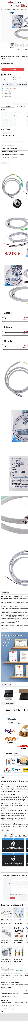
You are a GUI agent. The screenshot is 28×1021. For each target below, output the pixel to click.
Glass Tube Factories (6, 1002)
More (2, 1011)
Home (2, 9)
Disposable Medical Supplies (14, 990)
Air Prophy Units (16, 973)
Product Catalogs (19, 970)
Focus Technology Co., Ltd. (16, 1015)
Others (26, 977)
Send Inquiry (13, 69)
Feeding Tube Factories (18, 1002)
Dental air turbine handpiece (7, 973)
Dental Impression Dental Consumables (10, 993)
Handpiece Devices (15, 1005)
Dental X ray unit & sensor (18, 975)
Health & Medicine (8, 9)
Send (12, 897)
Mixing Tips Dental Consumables (8, 996)
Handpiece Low (25, 1005)
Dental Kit (4, 990)
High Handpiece (5, 1005)
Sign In (3, 98)
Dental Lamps (16, 977)
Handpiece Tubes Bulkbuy (7, 1008)
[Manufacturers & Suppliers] (14, 2)
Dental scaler (4, 977)
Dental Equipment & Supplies (18, 9)
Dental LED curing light (5, 975)
